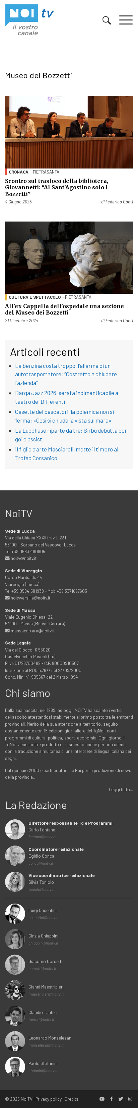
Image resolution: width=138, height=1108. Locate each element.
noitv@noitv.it (23, 558)
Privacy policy (49, 1099)
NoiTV (26, 1099)
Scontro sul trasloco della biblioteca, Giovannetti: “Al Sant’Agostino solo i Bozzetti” (56, 187)
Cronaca (18, 172)
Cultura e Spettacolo (35, 297)
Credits (71, 1099)
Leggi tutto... (121, 789)
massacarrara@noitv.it (32, 630)
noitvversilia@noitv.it (30, 597)
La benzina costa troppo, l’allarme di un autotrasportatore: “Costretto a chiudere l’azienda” (66, 374)
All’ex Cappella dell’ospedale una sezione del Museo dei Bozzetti (64, 309)
